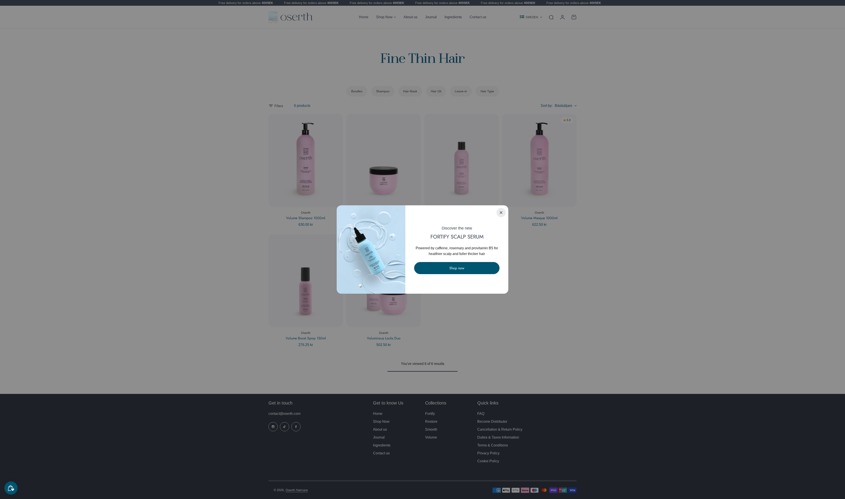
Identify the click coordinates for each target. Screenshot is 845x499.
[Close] (501, 212)
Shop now (456, 268)
